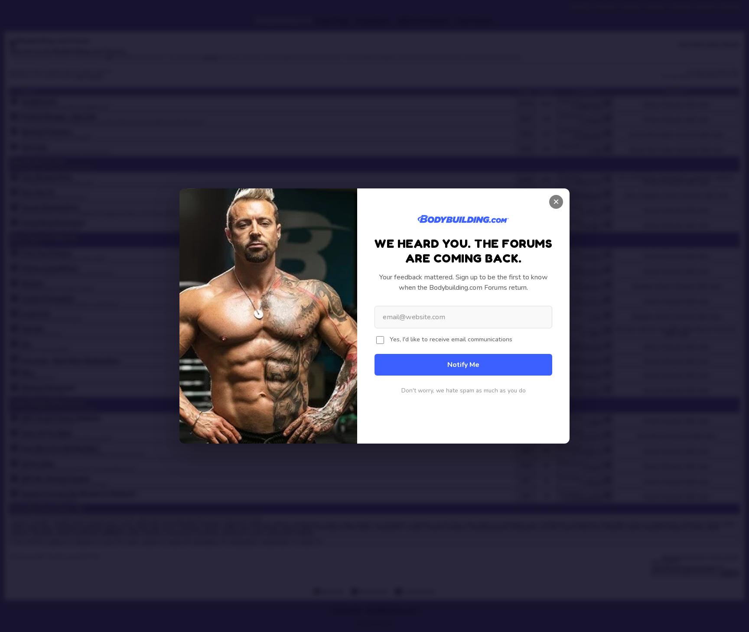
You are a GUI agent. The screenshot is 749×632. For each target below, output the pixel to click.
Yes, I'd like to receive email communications (451, 339)
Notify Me (463, 364)
